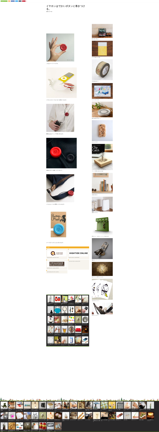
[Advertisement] (67, 23)
